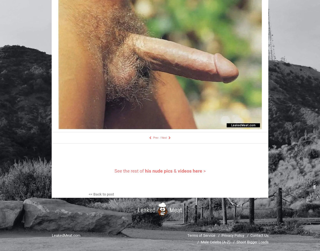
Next (164, 137)
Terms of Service (201, 235)
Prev (155, 137)
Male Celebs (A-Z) (215, 242)
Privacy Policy (232, 235)
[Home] (160, 209)
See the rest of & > (160, 171)
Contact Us (259, 235)
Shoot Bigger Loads (252, 242)
